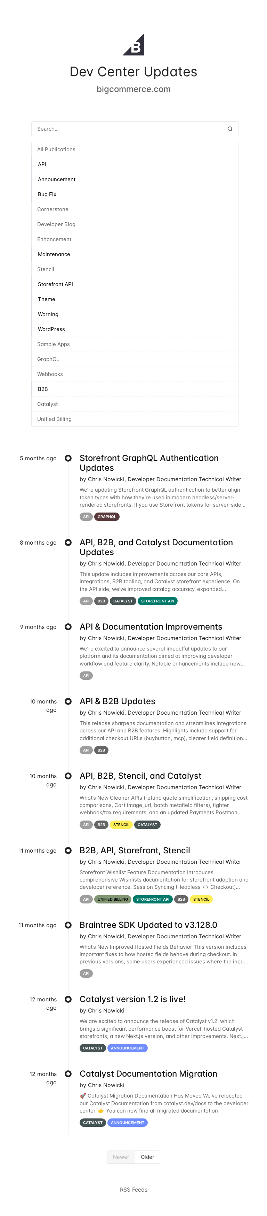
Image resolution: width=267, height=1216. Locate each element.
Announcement (56, 179)
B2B (43, 389)
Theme (46, 299)
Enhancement (54, 239)
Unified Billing (54, 419)
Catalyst (47, 404)
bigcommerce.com (134, 89)
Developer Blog (56, 224)
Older (147, 1157)
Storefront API (55, 284)
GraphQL (48, 359)
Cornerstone (52, 209)
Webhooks (50, 374)
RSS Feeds (133, 1189)
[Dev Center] (133, 46)
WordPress (51, 329)
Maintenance (54, 254)
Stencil (45, 269)
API (42, 164)
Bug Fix (47, 194)
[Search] (230, 129)
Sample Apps (53, 344)
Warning (48, 314)
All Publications (56, 149)
